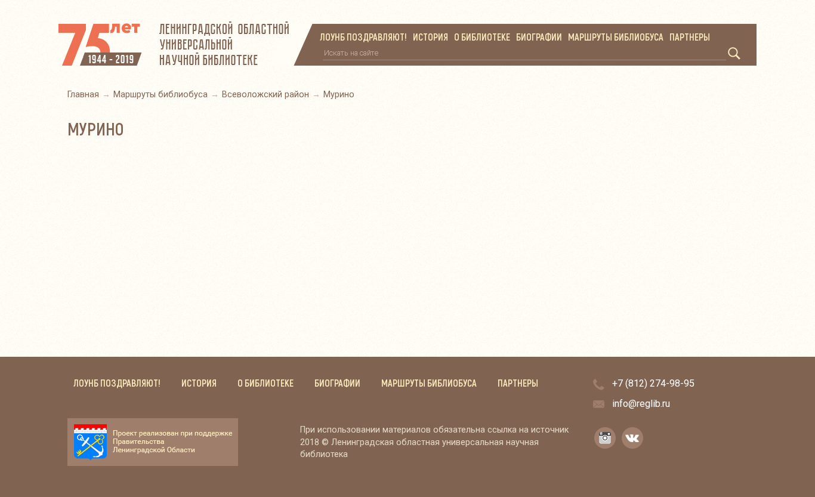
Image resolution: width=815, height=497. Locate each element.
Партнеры (689, 38)
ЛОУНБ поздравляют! (363, 38)
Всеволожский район (265, 94)
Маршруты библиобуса (615, 38)
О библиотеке (482, 38)
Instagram (605, 438)
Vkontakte (632, 438)
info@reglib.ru (641, 403)
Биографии (539, 38)
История (430, 38)
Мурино (338, 94)
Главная (83, 94)
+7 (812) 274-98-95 (653, 383)
